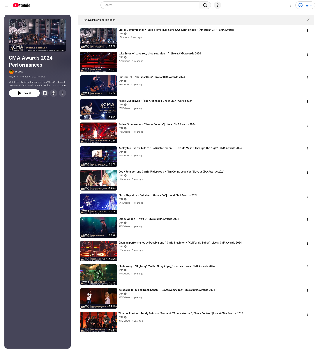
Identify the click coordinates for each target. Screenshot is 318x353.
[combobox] (151, 5)
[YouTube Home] (21, 5)
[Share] (53, 93)
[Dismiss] (308, 20)
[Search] (205, 5)
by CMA (19, 71)
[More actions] (62, 93)
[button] (37, 35)
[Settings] (290, 5)
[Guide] (6, 5)
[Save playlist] (45, 93)
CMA (121, 33)
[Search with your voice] (217, 5)
